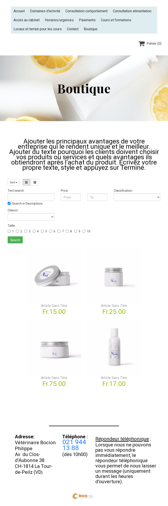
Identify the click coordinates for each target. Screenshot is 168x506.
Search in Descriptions (27, 203)
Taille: (12, 225)
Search (15, 240)
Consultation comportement (86, 11)
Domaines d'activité (45, 11)
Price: (64, 190)
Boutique (90, 29)
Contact (73, 29)
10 (88, 231)
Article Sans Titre (54, 306)
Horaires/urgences (59, 20)
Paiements (87, 20)
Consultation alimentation (132, 11)
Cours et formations (116, 20)
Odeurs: (13, 210)
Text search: (16, 190)
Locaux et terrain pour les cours (38, 29)
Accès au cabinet (27, 20)
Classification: (123, 190)
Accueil (19, 11)
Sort (13, 182)
